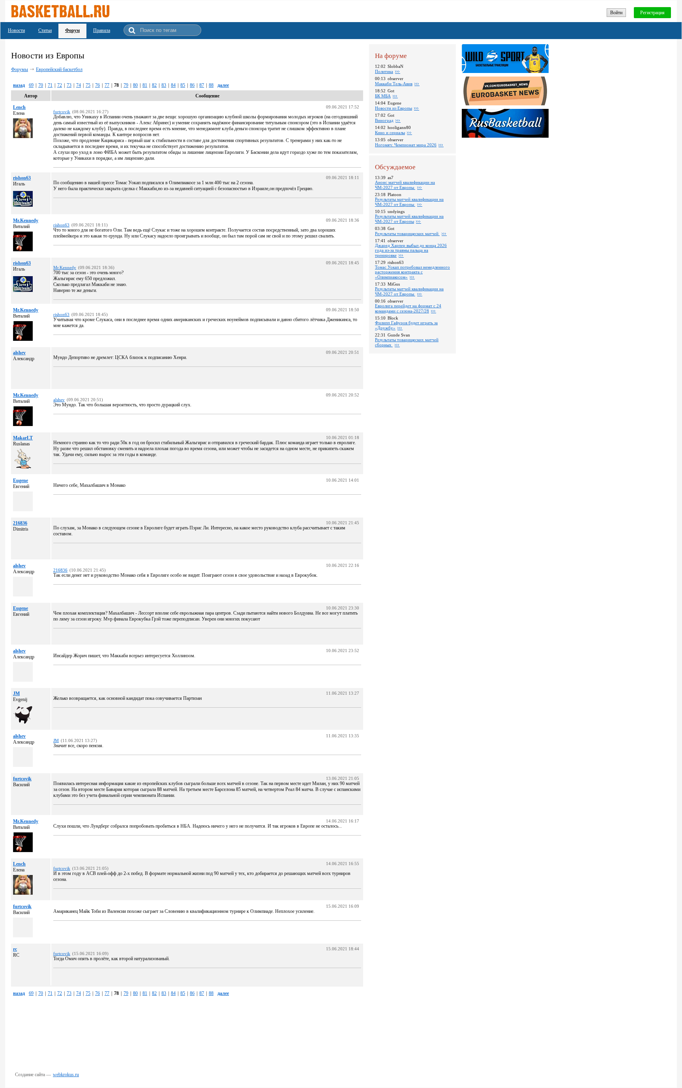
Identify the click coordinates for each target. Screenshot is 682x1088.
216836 (20, 523)
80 (135, 85)
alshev (19, 352)
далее (223, 85)
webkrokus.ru (66, 1074)
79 (126, 85)
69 (31, 85)
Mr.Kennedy (25, 220)
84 (173, 85)
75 (88, 85)
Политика (384, 71)
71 (50, 85)
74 (78, 85)
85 (182, 85)
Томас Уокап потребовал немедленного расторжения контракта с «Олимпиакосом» (412, 272)
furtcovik (22, 778)
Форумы (19, 69)
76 (97, 85)
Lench (19, 107)
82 (154, 85)
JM (16, 693)
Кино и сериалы (390, 132)
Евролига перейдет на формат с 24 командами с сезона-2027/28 (408, 308)
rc (15, 949)
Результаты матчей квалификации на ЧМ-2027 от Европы (409, 202)
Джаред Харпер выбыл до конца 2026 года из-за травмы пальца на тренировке (411, 250)
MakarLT (23, 438)
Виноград (384, 120)
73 (69, 85)
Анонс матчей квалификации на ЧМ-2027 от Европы (405, 185)
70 (40, 85)
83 (163, 85)
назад (19, 85)
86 (192, 85)
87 (201, 85)
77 (107, 85)
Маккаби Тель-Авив (393, 83)
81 (144, 85)
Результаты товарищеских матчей (407, 233)
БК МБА (383, 95)
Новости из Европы (393, 108)
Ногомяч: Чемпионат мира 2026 (406, 144)
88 (211, 85)
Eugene (20, 480)
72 (59, 85)
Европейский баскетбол (59, 69)
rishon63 (22, 178)
